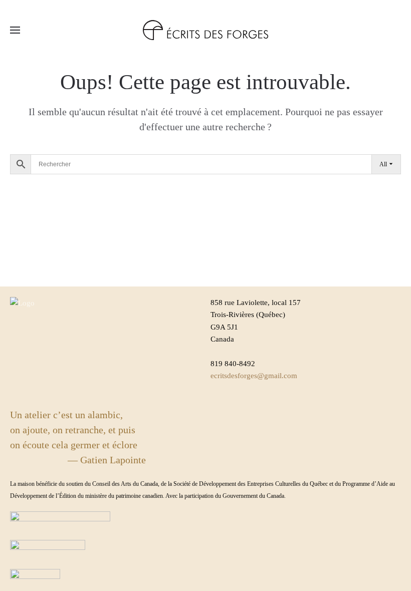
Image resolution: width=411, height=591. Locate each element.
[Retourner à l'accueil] (205, 30)
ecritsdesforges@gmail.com (254, 376)
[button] (15, 30)
